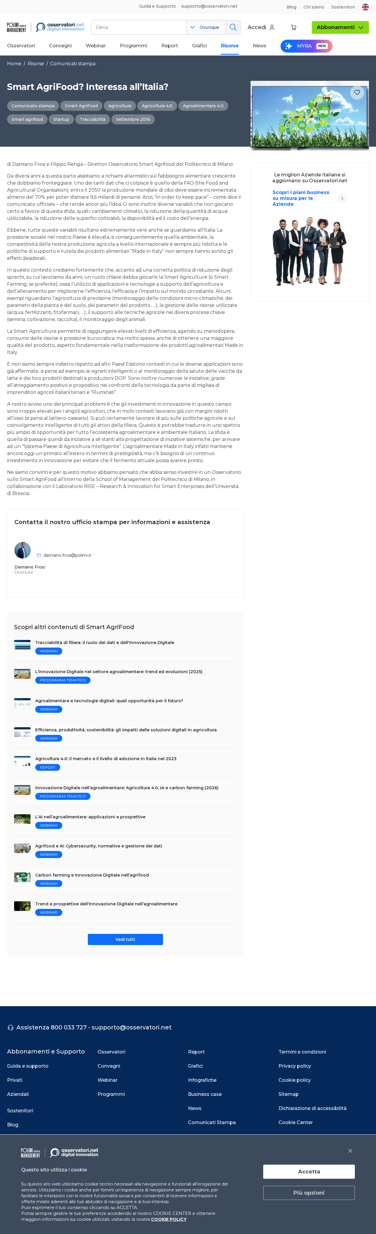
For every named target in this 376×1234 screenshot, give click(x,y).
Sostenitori (343, 7)
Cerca (233, 27)
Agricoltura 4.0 (157, 105)
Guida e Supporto (157, 6)
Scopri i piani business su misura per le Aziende (301, 198)
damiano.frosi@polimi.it (67, 555)
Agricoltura (119, 105)
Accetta (309, 1171)
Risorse (36, 63)
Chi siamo (313, 7)
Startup (61, 119)
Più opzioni (309, 1193)
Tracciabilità (92, 119)
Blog (291, 7)
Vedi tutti (125, 939)
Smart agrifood (27, 119)
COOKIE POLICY (169, 1219)
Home (14, 63)
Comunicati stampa (72, 63)
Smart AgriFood (81, 105)
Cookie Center (295, 1122)
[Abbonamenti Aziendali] (342, 198)
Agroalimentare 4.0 (203, 105)
